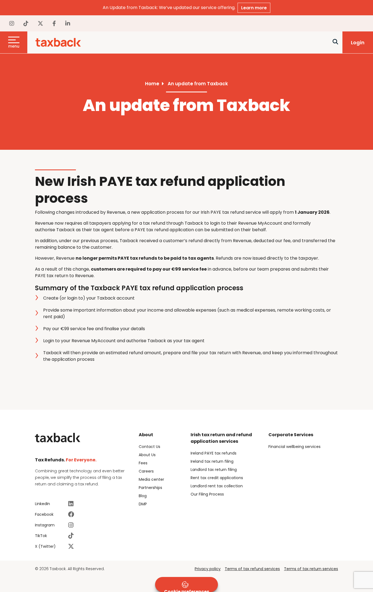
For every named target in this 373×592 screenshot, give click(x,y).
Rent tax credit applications (217, 477)
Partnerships (150, 487)
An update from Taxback (198, 83)
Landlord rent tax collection (217, 486)
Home (152, 83)
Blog (143, 496)
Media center (151, 479)
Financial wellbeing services (294, 446)
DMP (143, 504)
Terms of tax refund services (252, 569)
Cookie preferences (186, 590)
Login (358, 42)
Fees (143, 463)
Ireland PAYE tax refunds (213, 453)
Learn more (254, 8)
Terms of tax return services (311, 569)
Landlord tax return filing (214, 469)
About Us (147, 455)
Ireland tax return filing (212, 461)
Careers (146, 471)
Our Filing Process (207, 494)
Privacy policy (208, 569)
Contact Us (149, 446)
